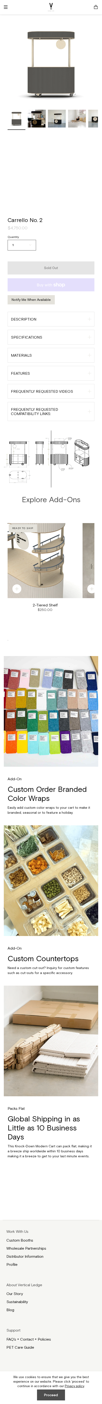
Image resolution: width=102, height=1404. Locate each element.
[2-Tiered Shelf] (45, 560)
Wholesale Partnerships (26, 1248)
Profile (12, 1264)
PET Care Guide (20, 1347)
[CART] (95, 7)
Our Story (14, 1293)
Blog (10, 1310)
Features (20, 373)
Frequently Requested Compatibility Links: (34, 411)
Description (23, 319)
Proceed (51, 1395)
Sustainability (17, 1302)
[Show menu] (7, 7)
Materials (21, 355)
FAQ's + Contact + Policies (28, 1339)
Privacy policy (74, 1386)
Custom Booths (19, 1240)
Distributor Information (24, 1256)
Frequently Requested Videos (42, 391)
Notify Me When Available (31, 300)
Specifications (26, 337)
